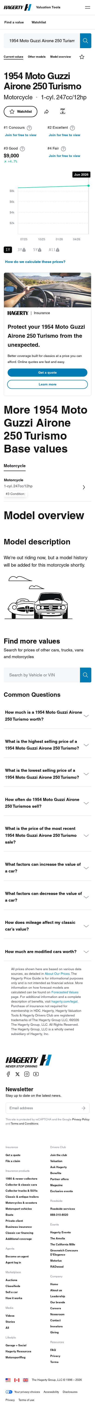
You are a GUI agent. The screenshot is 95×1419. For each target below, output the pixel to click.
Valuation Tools (48, 7)
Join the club (58, 1154)
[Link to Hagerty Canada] (16, 1379)
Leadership (57, 1296)
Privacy (55, 1355)
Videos (10, 1315)
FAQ (53, 1349)
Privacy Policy (80, 1119)
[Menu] (87, 7)
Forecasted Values (64, 992)
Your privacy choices (27, 1391)
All (7, 1327)
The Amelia (57, 1238)
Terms (54, 1361)
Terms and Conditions (24, 1123)
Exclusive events (61, 1191)
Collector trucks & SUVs (22, 1190)
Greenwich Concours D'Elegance (64, 1252)
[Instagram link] (26, 1074)
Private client (14, 1220)
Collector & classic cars (21, 1184)
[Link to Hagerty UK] (25, 1379)
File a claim (13, 1161)
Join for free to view (20, 135)
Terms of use (26, 1399)
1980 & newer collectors (21, 1178)
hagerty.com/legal (64, 1001)
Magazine (56, 1185)
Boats (9, 1214)
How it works (14, 1298)
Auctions (11, 1279)
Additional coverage (19, 1238)
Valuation (56, 1161)
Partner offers (59, 1179)
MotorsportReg (15, 1357)
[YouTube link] (36, 1074)
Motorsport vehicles (19, 1208)
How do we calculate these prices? (35, 262)
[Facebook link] (8, 1074)
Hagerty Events (60, 1232)
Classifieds (13, 1286)
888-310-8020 (59, 1214)
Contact (55, 1320)
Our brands (57, 1302)
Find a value (14, 22)
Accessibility (51, 1391)
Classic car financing (19, 1232)
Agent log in (13, 1262)
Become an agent (17, 1256)
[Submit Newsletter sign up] (83, 1108)
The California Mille (62, 1244)
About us (56, 1290)
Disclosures (70, 1391)
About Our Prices (57, 973)
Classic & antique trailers (22, 1196)
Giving (54, 1332)
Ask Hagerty (58, 1167)
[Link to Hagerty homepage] (29, 1061)
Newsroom (57, 1314)
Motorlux (56, 1260)
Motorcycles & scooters (21, 1202)
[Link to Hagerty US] (8, 1379)
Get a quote (47, 372)
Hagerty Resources (18, 1351)
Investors (56, 1326)
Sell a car (12, 1292)
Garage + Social (16, 1345)
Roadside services (62, 1208)
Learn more (47, 384)
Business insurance (19, 1226)
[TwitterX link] (17, 1074)
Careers (55, 1308)
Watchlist (39, 22)
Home (54, 1284)
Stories (10, 1321)
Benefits (55, 1173)
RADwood (56, 1266)
